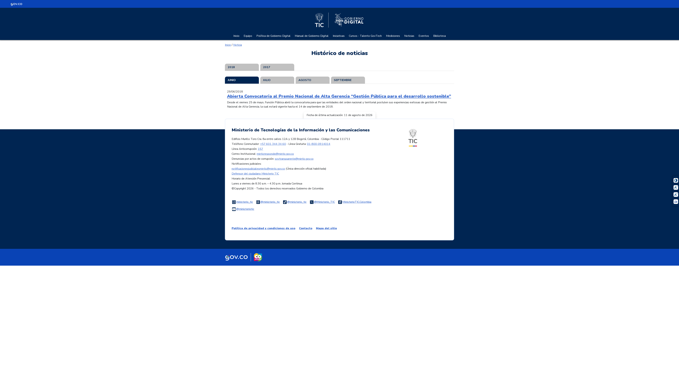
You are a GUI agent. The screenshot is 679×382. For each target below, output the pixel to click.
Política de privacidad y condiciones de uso (263, 228)
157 (260, 149)
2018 (231, 67)
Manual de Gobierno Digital (312, 36)
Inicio (236, 36)
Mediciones (393, 36)
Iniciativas (339, 36)
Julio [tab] (267, 80)
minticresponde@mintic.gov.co (275, 154)
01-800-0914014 (318, 144)
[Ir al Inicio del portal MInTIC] (413, 138)
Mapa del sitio (326, 228)
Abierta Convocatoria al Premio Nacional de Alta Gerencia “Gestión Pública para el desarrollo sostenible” (339, 96)
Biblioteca (439, 36)
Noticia (237, 45)
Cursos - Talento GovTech (365, 36)
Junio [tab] (232, 80)
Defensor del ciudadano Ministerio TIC (255, 174)
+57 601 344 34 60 (273, 144)
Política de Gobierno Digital (273, 36)
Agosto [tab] (304, 80)
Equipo (248, 36)
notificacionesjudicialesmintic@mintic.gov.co (258, 169)
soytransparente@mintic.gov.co (294, 159)
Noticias (409, 36)
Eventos (424, 36)
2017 (266, 67)
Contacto (305, 228)
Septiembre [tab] (343, 80)
